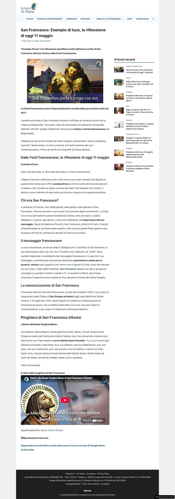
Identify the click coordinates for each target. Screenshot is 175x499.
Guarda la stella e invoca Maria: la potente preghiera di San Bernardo (139, 168)
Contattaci (105, 484)
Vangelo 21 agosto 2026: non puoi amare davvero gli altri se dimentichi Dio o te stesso (139, 140)
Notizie (30, 19)
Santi (129, 19)
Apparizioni (71, 19)
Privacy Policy (103, 474)
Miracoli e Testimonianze (109, 19)
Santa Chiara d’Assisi (52, 430)
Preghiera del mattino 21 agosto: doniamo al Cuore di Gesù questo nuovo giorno (140, 126)
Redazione (70, 474)
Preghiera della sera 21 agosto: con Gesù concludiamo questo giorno (139, 98)
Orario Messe (142, 19)
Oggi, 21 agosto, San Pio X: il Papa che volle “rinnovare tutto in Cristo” (139, 112)
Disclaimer (91, 474)
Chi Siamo (80, 474)
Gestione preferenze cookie (165, 497)
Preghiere (85, 19)
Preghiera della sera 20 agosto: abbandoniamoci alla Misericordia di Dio (139, 154)
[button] (153, 18)
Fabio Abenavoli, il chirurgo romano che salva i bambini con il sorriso (139, 84)
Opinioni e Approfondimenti (49, 19)
